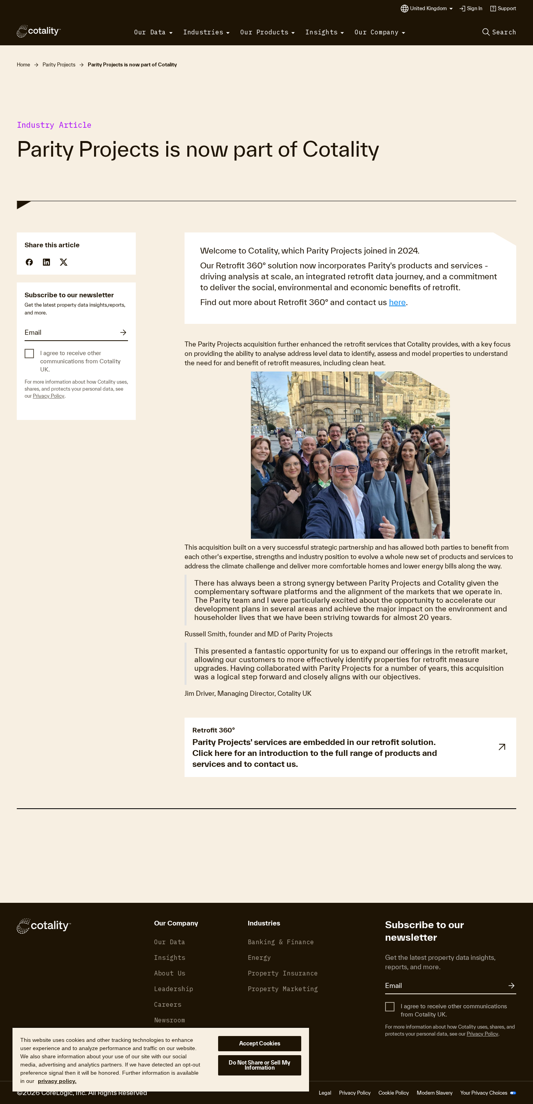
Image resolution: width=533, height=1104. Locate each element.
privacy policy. (57, 1081)
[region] (160, 1059)
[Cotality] (39, 31)
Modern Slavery (435, 1093)
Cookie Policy (393, 1093)
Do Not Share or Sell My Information (259, 1065)
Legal (325, 1093)
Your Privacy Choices (484, 1093)
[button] (431, 9)
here (397, 302)
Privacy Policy (48, 396)
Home (23, 65)
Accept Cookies (260, 1043)
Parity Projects (59, 65)
